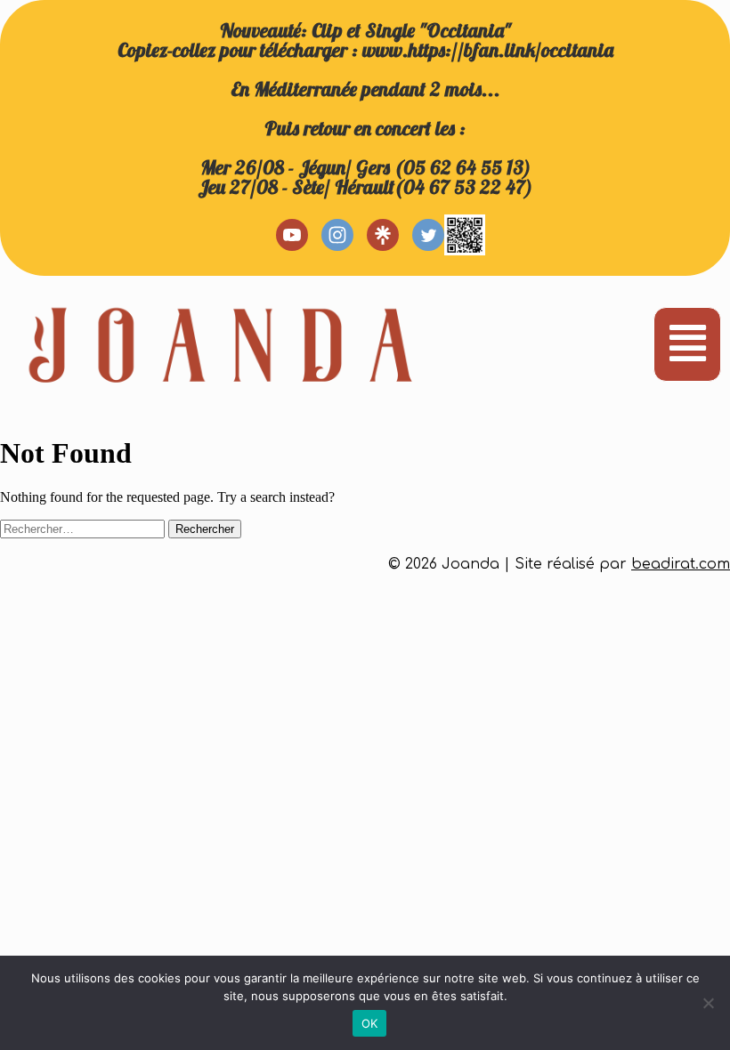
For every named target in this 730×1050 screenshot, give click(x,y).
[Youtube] (292, 235)
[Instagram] (337, 235)
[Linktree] (383, 235)
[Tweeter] (428, 235)
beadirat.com (680, 564)
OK (369, 1023)
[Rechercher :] (84, 528)
